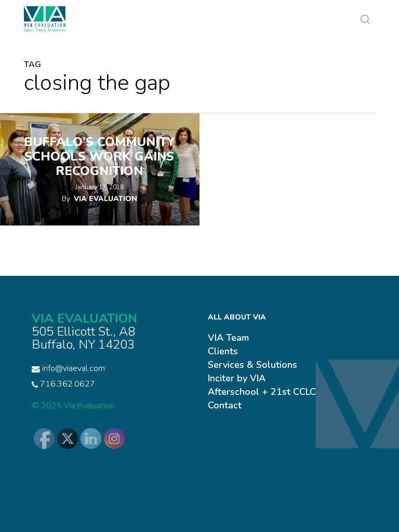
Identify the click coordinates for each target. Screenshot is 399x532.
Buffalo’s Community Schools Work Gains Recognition (99, 156)
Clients (223, 351)
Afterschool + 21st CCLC (262, 391)
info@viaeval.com (73, 368)
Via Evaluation (105, 199)
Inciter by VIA (236, 378)
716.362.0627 (66, 384)
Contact (225, 405)
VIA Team (228, 337)
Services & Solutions (252, 364)
